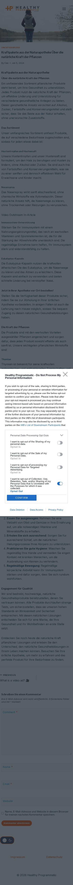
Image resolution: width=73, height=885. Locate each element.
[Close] (66, 375)
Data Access (36, 509)
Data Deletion (17, 509)
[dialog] (36, 442)
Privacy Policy (55, 509)
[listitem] (36, 435)
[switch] (60, 442)
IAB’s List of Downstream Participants (41, 425)
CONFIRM (21, 498)
